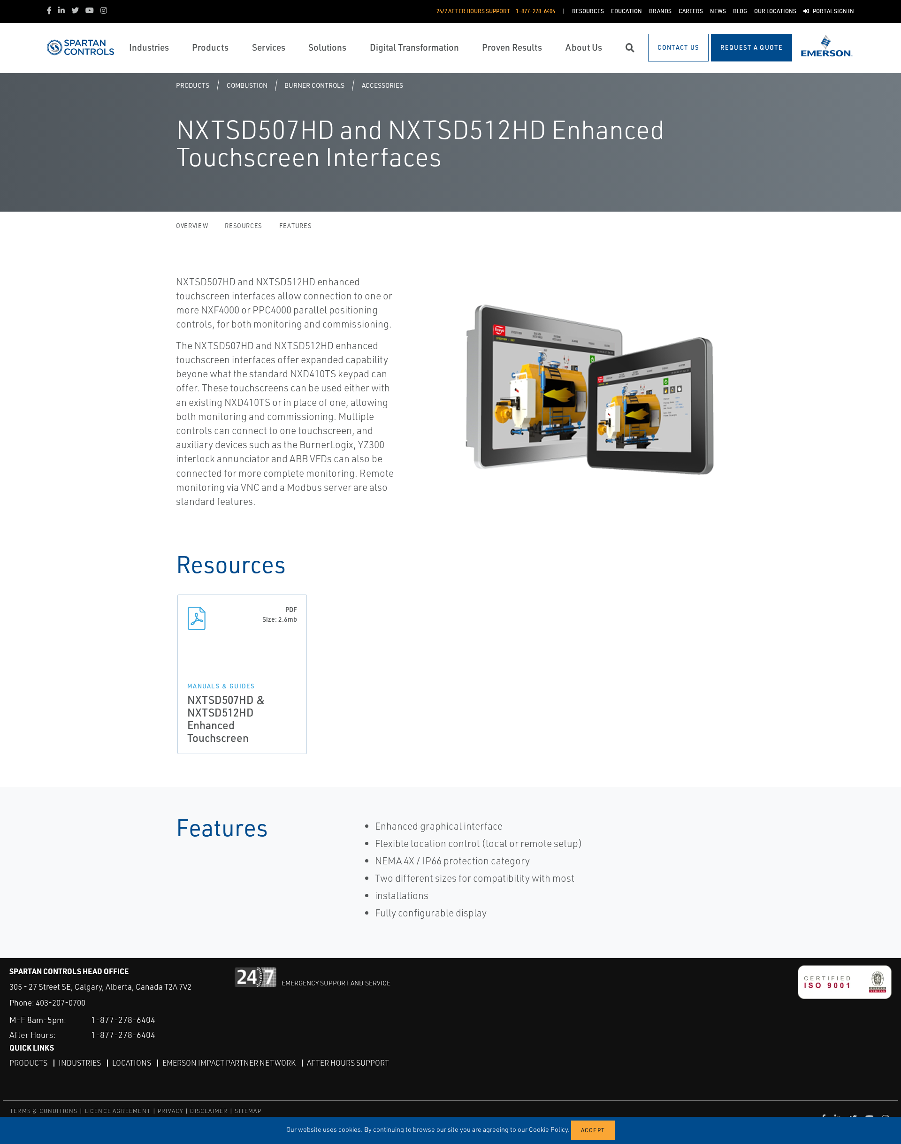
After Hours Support (348, 1063)
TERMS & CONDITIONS (44, 1110)
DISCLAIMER (209, 1110)
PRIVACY (170, 1110)
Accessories (382, 85)
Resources (243, 225)
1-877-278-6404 (123, 1019)
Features (295, 225)
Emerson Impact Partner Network (229, 1063)
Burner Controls (314, 85)
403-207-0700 (60, 1002)
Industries (80, 1063)
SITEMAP (248, 1110)
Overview (192, 225)
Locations (131, 1063)
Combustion (247, 85)
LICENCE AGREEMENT (118, 1110)
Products (192, 85)
